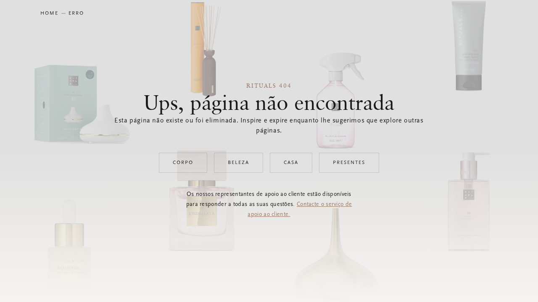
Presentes (349, 162)
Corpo (183, 162)
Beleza (238, 162)
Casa (291, 162)
